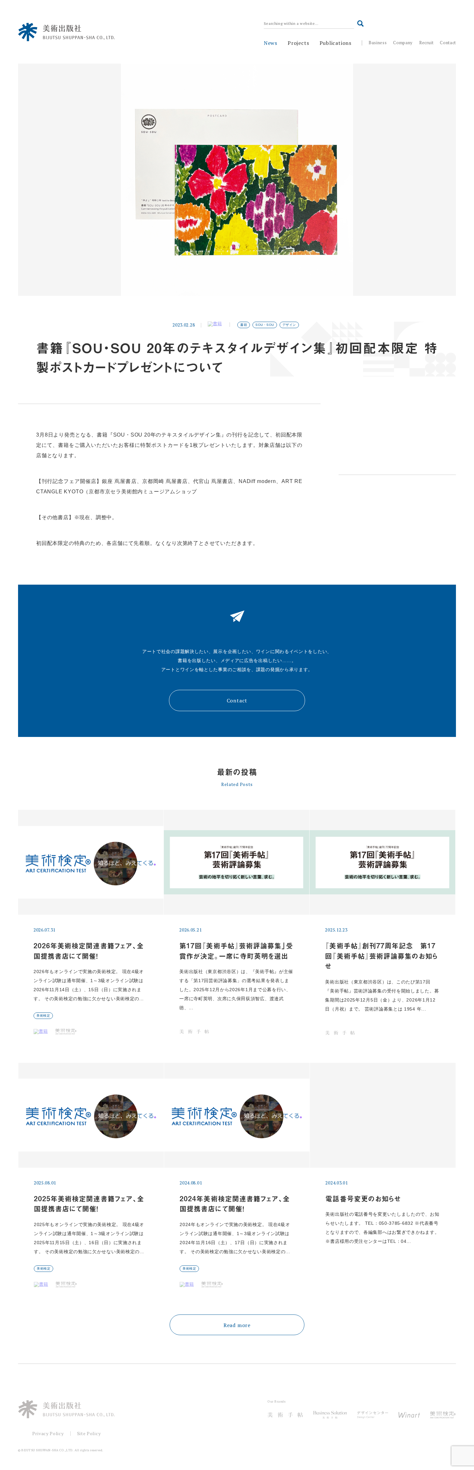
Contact (448, 42)
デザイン (289, 325)
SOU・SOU (264, 325)
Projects (298, 42)
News (270, 42)
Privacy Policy (48, 1433)
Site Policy (89, 1433)
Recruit (426, 42)
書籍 (243, 325)
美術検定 (43, 1015)
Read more (237, 1325)
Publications (336, 42)
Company (403, 42)
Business (378, 42)
